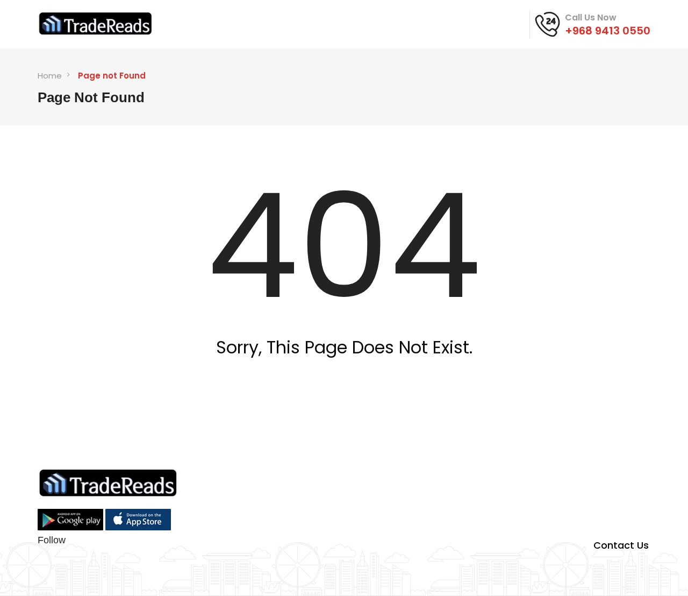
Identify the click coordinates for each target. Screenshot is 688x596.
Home (50, 75)
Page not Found (112, 75)
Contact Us (621, 545)
